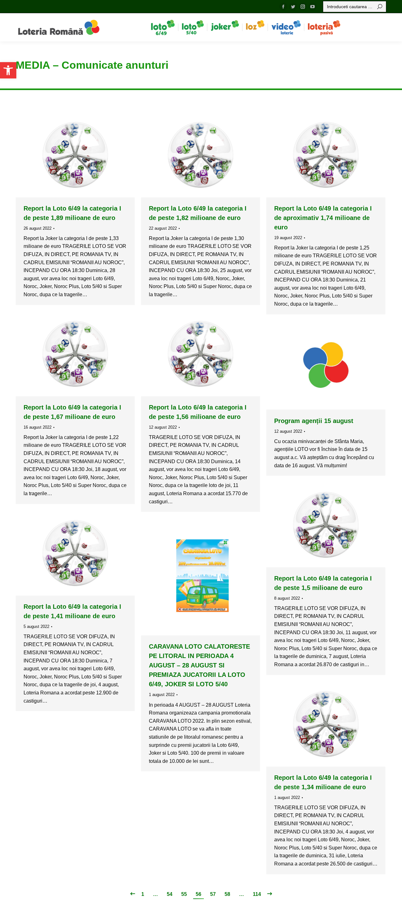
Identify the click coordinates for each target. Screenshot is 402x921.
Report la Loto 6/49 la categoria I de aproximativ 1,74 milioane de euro (323, 218)
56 (198, 894)
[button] (8, 70)
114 (257, 894)
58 (227, 894)
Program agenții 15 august (313, 420)
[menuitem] (162, 27)
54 (169, 894)
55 (184, 894)
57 (213, 894)
